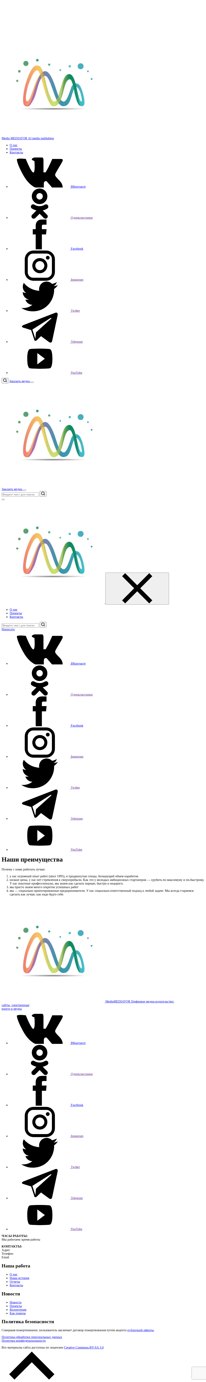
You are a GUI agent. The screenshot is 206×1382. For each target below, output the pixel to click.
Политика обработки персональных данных (32, 1337)
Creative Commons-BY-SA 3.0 (84, 1347)
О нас (14, 145)
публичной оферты (140, 1330)
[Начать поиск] (43, 494)
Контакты (16, 152)
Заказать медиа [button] (20, 381)
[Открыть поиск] (5, 380)
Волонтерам (18, 1309)
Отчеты (15, 1281)
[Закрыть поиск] (3, 499)
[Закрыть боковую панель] (137, 589)
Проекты (16, 148)
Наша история (19, 1278)
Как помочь (18, 1313)
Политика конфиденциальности (24, 1340)
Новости (16, 1302)
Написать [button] (8, 629)
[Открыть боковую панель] (32, 382)
